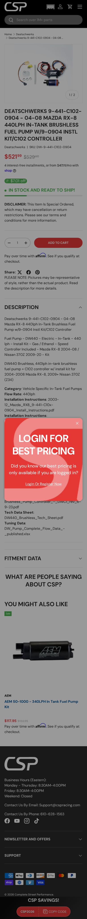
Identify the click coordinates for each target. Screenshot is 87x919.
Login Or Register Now (43, 484)
